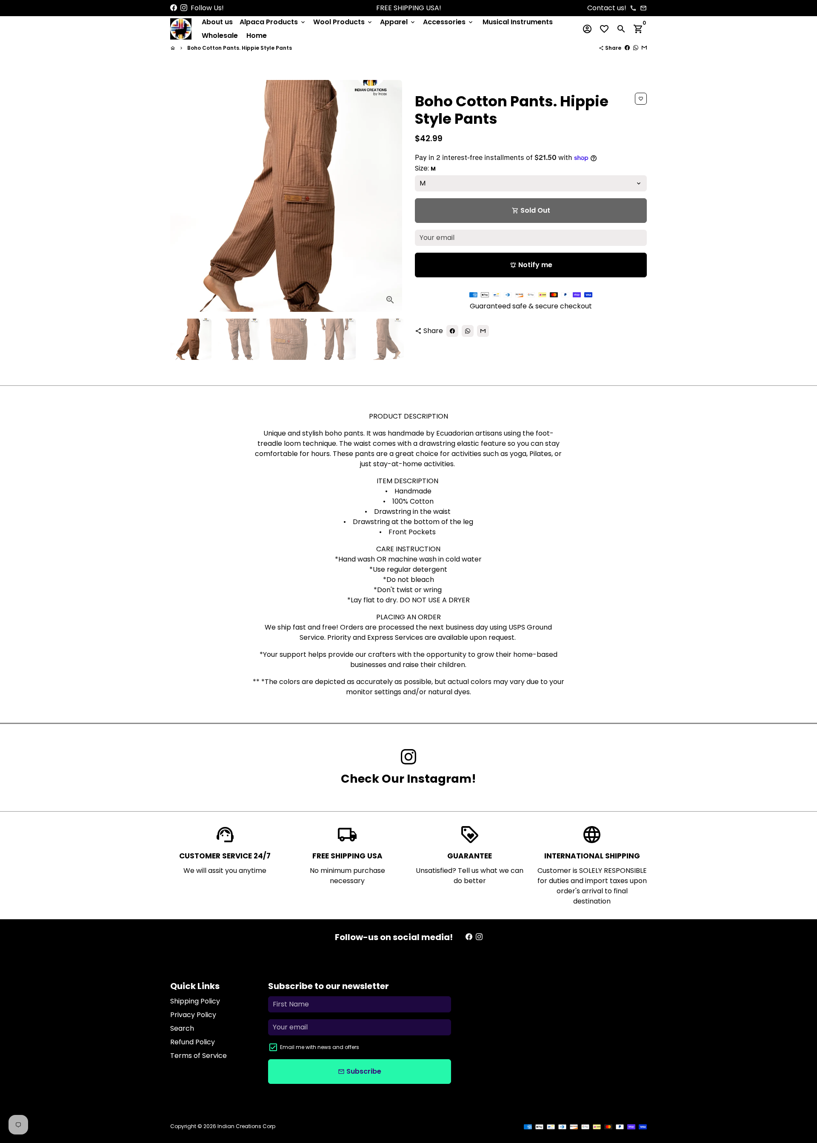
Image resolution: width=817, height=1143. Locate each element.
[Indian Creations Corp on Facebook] (173, 8)
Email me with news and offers (319, 1047)
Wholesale (220, 35)
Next (391, 196)
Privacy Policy (193, 1015)
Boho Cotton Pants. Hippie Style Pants (239, 47)
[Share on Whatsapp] (635, 47)
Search (182, 1028)
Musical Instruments (518, 22)
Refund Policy (192, 1042)
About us (217, 22)
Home (256, 35)
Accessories (448, 22)
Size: (425, 168)
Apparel (398, 22)
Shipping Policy (195, 1001)
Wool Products (343, 22)
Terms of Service (198, 1055)
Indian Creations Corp (246, 1126)
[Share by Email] (644, 47)
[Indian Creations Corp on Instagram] (183, 8)
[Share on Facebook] (627, 47)
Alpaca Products (273, 22)
